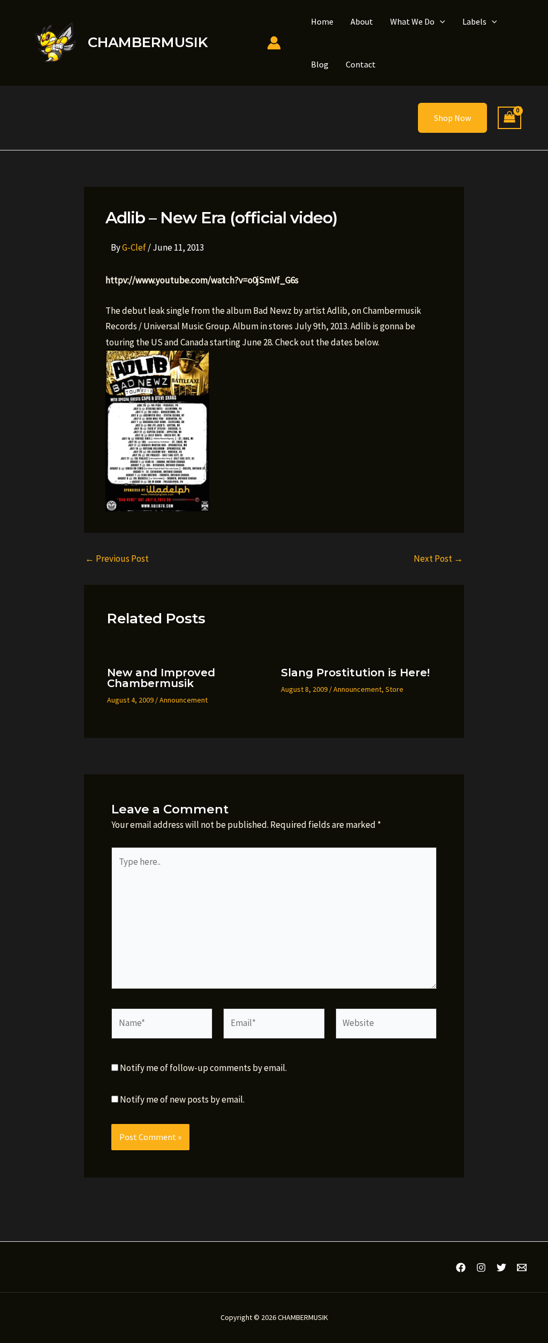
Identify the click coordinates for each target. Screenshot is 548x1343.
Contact (361, 64)
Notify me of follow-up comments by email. (203, 1068)
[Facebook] (461, 1267)
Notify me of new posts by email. (182, 1099)
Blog (320, 64)
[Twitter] (501, 1267)
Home (322, 21)
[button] (440, 21)
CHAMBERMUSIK (148, 42)
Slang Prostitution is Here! (355, 672)
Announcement (183, 700)
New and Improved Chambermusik (161, 678)
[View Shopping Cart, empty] (509, 118)
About (362, 21)
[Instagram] (481, 1267)
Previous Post (117, 558)
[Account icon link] (274, 43)
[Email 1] (522, 1267)
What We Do (412, 21)
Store (394, 689)
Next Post (438, 558)
